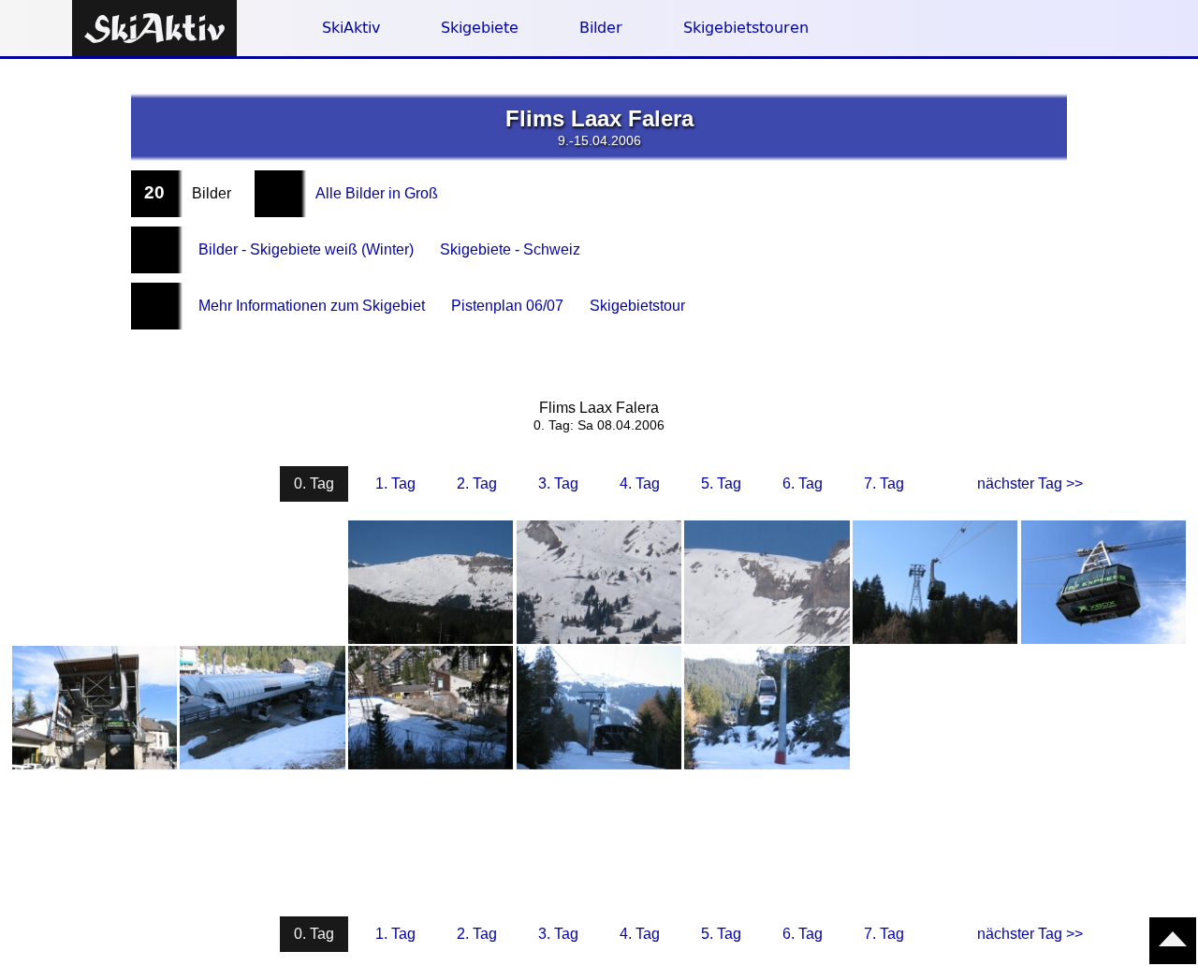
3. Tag (558, 483)
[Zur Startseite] (154, 30)
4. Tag (640, 483)
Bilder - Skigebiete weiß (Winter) (306, 249)
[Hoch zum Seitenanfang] (1172, 940)
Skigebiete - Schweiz (510, 249)
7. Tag (884, 483)
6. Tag (802, 483)
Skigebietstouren (746, 28)
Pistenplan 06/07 (507, 306)
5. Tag (721, 483)
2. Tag (477, 483)
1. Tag (395, 483)
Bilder (600, 28)
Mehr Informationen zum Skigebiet (311, 306)
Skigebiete (480, 28)
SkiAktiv (351, 28)
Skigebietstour (637, 306)
